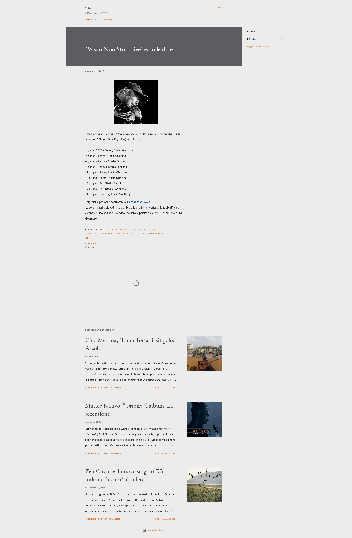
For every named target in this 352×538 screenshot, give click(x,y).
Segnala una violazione (257, 46)
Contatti (108, 19)
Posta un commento (109, 387)
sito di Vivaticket (139, 202)
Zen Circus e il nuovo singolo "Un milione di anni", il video (125, 475)
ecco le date (148, 229)
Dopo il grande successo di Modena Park (119, 229)
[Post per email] (87, 239)
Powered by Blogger (155, 530)
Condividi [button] (90, 243)
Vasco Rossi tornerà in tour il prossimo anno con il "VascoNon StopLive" (125, 233)
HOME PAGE (90, 19)
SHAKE (90, 8)
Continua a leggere (166, 387)
